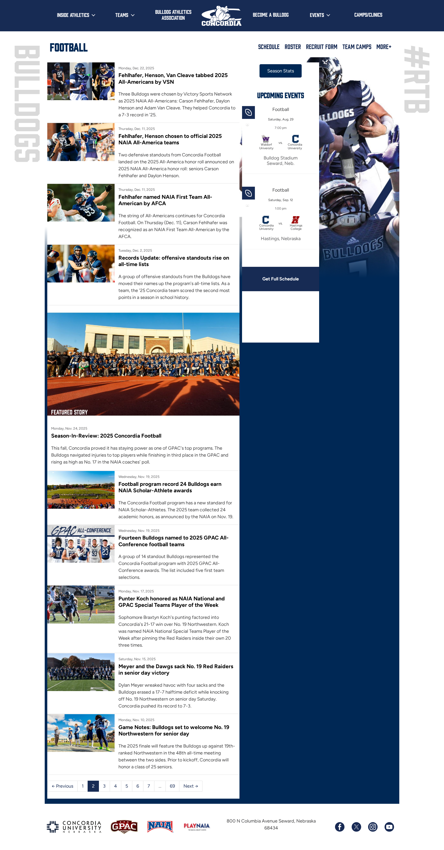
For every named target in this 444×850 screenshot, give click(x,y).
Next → (190, 786)
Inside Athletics (73, 14)
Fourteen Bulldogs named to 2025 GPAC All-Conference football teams (173, 540)
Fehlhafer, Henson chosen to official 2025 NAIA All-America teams (170, 139)
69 (172, 786)
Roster (293, 46)
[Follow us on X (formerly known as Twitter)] (356, 827)
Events (317, 14)
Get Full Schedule (280, 279)
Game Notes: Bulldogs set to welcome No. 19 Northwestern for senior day (173, 730)
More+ (384, 46)
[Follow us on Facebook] (339, 827)
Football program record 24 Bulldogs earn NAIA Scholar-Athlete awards (169, 487)
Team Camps (357, 46)
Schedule (269, 46)
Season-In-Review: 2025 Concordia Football (106, 435)
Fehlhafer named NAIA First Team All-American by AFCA (165, 200)
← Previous (62, 786)
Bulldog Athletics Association (173, 14)
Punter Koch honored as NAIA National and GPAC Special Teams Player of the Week (171, 601)
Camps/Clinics (368, 14)
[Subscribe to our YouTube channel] (389, 827)
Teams (121, 14)
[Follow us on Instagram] (372, 827)
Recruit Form (321, 46)
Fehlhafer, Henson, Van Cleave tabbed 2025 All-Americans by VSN (173, 78)
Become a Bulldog (271, 14)
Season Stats (280, 71)
